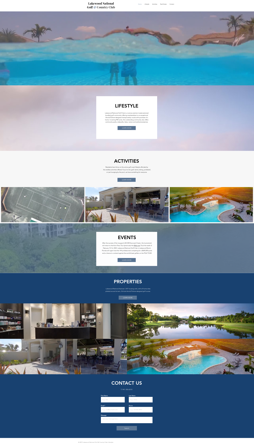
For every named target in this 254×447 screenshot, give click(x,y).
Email (102, 405)
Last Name (132, 395)
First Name (104, 395)
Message (103, 415)
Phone (131, 405)
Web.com (137, 245)
